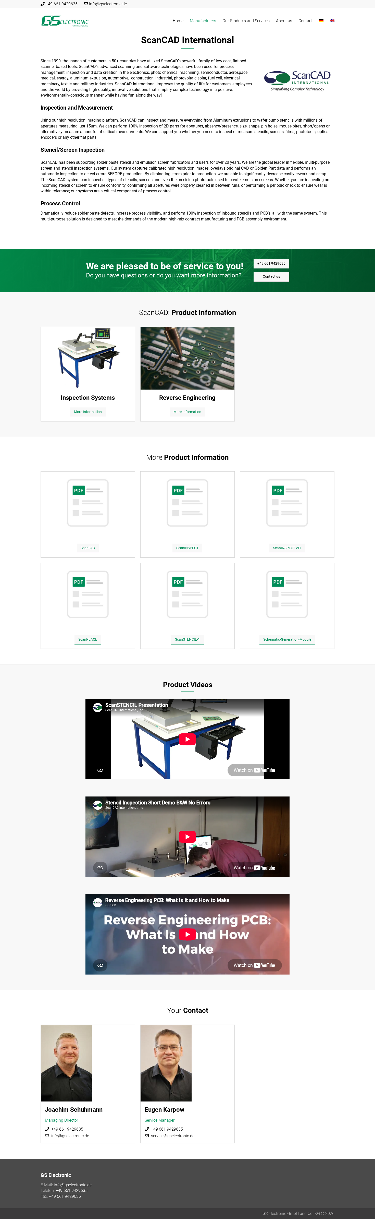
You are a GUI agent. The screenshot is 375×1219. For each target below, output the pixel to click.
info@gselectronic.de (108, 4)
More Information (88, 412)
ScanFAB (88, 548)
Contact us (271, 276)
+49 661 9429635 (62, 4)
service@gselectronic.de (172, 1135)
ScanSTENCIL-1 (187, 639)
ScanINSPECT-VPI (287, 548)
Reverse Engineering (187, 397)
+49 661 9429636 (65, 1196)
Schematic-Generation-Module (287, 639)
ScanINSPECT (187, 548)
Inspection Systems (88, 397)
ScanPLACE (87, 639)
